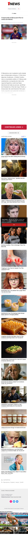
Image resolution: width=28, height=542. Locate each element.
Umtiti (21, 482)
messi (17, 482)
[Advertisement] (14, 57)
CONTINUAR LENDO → (14, 127)
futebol (12, 482)
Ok (14, 224)
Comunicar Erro (13, 132)
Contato (3, 490)
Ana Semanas (20, 22)
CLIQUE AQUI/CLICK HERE (16, 497)
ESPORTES (6, 480)
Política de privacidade (9, 490)
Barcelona (6, 482)
